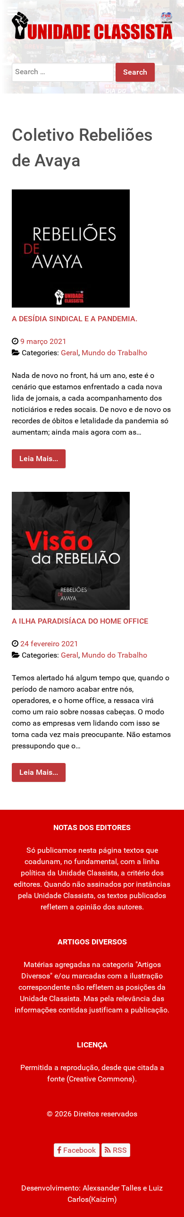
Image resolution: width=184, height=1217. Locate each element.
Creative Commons (100, 1078)
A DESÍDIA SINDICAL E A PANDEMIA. (74, 318)
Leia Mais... (38, 458)
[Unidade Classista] (92, 24)
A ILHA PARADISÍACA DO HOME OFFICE (80, 621)
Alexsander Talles (112, 1187)
